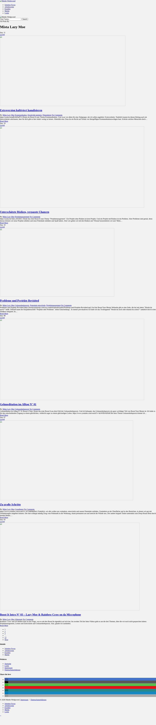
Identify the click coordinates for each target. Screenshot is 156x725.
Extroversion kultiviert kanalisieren (21, 110)
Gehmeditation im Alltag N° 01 (18, 404)
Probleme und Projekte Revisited (19, 300)
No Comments (57, 115)
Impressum (8, 668)
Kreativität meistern (35, 115)
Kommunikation (21, 115)
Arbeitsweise (9, 651)
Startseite (8, 664)
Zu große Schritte (10, 504)
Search (24, 19)
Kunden (7, 653)
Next (6, 640)
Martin (7, 655)
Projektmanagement (22, 217)
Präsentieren (47, 115)
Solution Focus (10, 649)
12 (5, 638)
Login (7, 666)
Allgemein (18, 619)
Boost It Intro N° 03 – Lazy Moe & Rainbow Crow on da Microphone (40, 614)
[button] (6, 679)
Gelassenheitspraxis (22, 305)
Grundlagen (19, 509)
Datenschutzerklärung (12, 670)
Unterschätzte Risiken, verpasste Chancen (24, 211)
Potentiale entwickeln (37, 305)
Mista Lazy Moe (9, 115)
